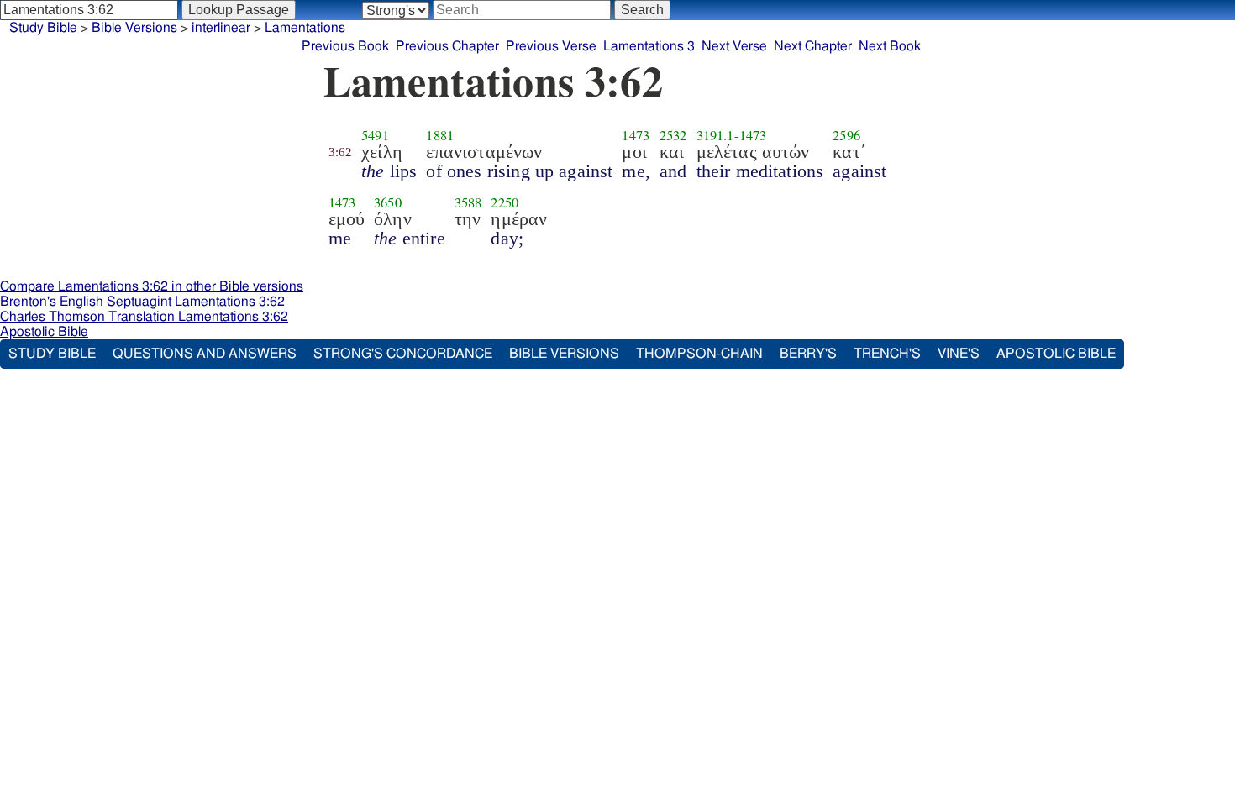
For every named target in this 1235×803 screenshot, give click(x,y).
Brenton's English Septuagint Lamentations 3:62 (142, 301)
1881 (440, 135)
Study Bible (43, 27)
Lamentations (305, 27)
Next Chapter (813, 46)
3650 (388, 202)
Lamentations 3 (649, 46)
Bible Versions (134, 27)
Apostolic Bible (44, 332)
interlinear (221, 27)
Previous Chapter (447, 46)
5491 (375, 135)
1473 (635, 135)
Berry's (808, 353)
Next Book (890, 46)
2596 (846, 135)
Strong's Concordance (402, 353)
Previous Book (345, 46)
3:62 (340, 152)
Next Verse (734, 46)
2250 (504, 202)
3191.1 (715, 135)
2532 (673, 135)
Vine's (959, 353)
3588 (468, 202)
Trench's (887, 353)
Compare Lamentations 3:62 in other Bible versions (151, 286)
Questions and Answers (205, 353)
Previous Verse (551, 46)
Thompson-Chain (699, 353)
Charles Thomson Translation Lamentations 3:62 (144, 316)
